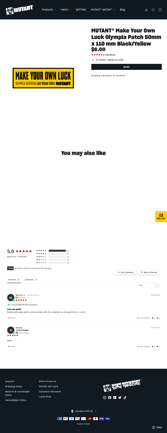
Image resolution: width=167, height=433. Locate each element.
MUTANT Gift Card (48, 386)
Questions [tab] (29, 279)
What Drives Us (47, 381)
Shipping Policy (13, 386)
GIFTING (81, 9)
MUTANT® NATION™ (102, 9)
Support (9, 381)
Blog (122, 9)
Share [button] (12, 318)
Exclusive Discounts (50, 391)
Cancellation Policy (15, 400)
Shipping (95, 75)
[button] (153, 318)
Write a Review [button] (150, 272)
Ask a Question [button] (127, 272)
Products (48, 9)
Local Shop (45, 396)
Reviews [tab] (12, 279)
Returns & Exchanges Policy (17, 393)
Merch (65, 9)
